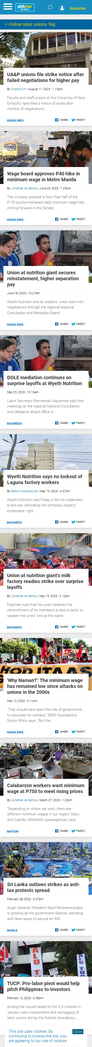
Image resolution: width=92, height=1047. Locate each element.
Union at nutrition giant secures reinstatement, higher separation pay (43, 278)
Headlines (15, 120)
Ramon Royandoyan (24, 491)
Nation (12, 831)
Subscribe (78, 8)
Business (14, 423)
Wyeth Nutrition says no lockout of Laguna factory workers (44, 479)
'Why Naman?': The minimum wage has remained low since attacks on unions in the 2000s (45, 686)
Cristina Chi (18, 89)
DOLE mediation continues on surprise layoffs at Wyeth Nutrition (44, 380)
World (12, 930)
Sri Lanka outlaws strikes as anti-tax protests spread (43, 887)
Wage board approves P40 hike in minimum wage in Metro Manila (43, 176)
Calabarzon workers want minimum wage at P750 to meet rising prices (45, 788)
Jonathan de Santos (24, 188)
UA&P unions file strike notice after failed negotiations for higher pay (45, 77)
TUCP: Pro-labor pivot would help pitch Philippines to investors (43, 986)
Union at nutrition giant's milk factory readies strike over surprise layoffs (45, 581)
